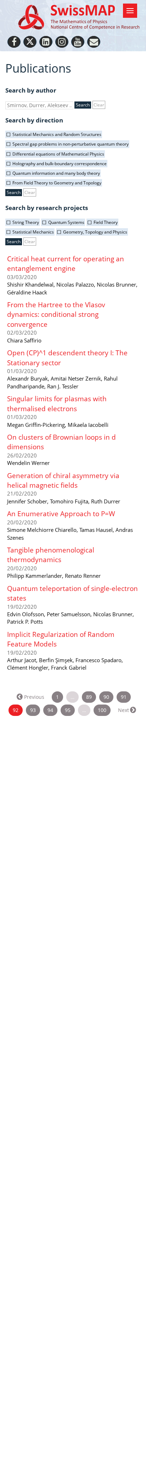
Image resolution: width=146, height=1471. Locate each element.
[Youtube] (77, 42)
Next (123, 710)
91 (124, 696)
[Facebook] (14, 42)
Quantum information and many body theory (56, 173)
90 (106, 696)
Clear (99, 105)
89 (89, 696)
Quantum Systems (66, 222)
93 (33, 710)
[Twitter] (29, 42)
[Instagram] (61, 42)
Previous (34, 696)
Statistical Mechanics (33, 232)
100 (102, 710)
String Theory (25, 222)
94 (50, 710)
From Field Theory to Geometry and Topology (56, 183)
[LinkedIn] (45, 42)
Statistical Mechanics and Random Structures (56, 134)
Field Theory (106, 222)
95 (68, 710)
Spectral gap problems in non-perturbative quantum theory (70, 144)
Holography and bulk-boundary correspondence (59, 164)
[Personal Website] (93, 42)
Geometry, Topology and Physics (95, 232)
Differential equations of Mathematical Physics (58, 154)
